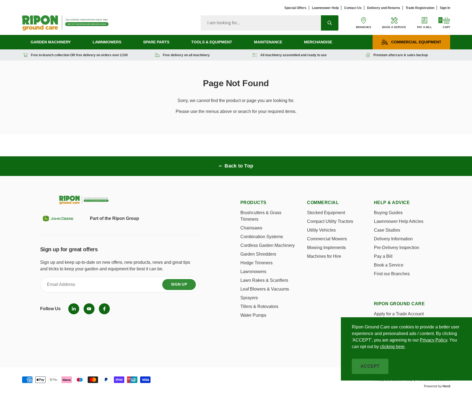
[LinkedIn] (73, 308)
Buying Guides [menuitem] (388, 212)
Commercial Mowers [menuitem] (327, 239)
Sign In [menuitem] (445, 8)
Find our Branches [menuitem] (392, 273)
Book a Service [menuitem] (388, 265)
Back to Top (239, 166)
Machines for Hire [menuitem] (324, 256)
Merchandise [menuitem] (318, 42)
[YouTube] (89, 308)
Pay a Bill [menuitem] (383, 256)
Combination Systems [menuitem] (261, 236)
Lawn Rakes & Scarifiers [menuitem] (264, 280)
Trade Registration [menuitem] (420, 8)
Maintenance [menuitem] (268, 42)
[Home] (65, 23)
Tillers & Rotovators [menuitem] (259, 306)
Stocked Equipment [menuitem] (326, 212)
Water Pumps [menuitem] (253, 315)
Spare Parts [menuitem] (156, 42)
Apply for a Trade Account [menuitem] (399, 314)
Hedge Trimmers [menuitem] (256, 263)
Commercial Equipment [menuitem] (416, 42)
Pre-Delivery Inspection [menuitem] (396, 247)
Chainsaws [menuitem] (251, 228)
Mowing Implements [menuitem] (326, 247)
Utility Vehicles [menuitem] (321, 230)
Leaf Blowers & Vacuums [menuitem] (264, 289)
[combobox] (261, 23)
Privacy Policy (433, 340)
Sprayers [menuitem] (249, 297)
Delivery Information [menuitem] (393, 239)
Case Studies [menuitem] (387, 230)
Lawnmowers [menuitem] (107, 42)
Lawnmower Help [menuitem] (325, 8)
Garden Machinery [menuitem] (51, 42)
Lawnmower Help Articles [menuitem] (398, 221)
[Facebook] (104, 308)
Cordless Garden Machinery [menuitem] (267, 245)
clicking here (392, 346)
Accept (370, 366)
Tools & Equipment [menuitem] (211, 42)
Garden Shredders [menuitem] (258, 254)
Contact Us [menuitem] (353, 8)
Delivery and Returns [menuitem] (383, 8)
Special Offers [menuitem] (295, 8)
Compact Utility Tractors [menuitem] (330, 221)
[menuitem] (73, 308)
